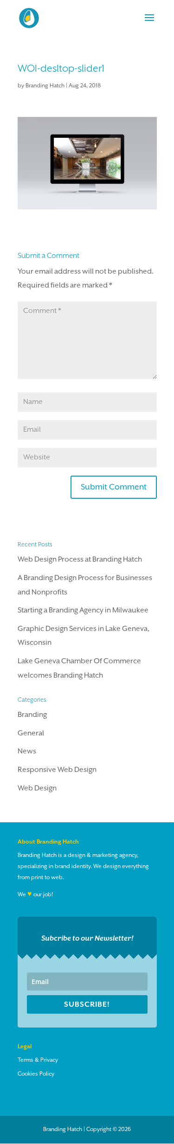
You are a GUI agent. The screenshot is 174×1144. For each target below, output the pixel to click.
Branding (32, 715)
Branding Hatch (45, 85)
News (27, 751)
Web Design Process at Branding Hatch (80, 560)
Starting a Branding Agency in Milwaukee (83, 610)
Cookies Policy (36, 1074)
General (31, 733)
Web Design (37, 788)
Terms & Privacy (38, 1060)
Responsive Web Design (57, 770)
